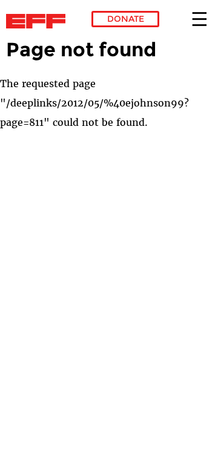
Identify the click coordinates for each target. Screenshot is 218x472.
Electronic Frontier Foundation (39, 21)
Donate (125, 19)
